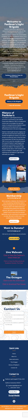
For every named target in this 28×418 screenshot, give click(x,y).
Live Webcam (14, 252)
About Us (14, 356)
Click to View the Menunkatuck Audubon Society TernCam (14, 262)
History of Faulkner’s (14, 365)
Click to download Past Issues (14, 284)
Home (14, 353)
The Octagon (14, 277)
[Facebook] (14, 401)
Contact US (14, 367)
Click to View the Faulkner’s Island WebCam (14, 256)
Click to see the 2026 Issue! (14, 280)
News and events (14, 359)
